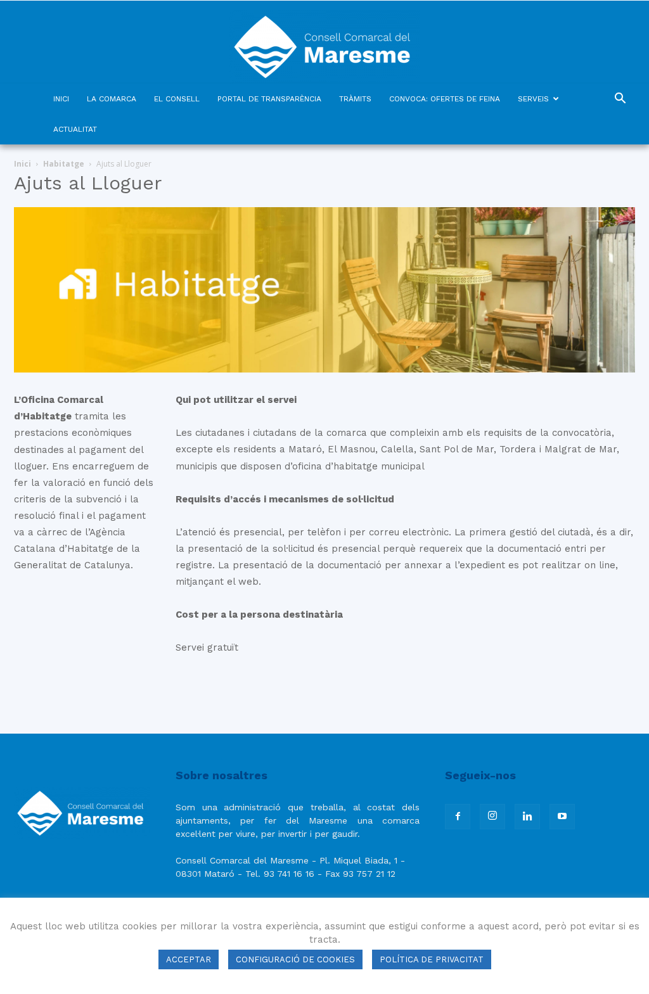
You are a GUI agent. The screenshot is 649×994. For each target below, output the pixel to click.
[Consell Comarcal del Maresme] (324, 42)
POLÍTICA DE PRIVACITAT (432, 959)
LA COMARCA (111, 98)
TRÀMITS (355, 98)
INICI (61, 98)
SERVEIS (533, 98)
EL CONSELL (177, 98)
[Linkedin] (527, 816)
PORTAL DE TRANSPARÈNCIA (269, 98)
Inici (22, 163)
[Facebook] (457, 816)
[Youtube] (562, 816)
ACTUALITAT (75, 129)
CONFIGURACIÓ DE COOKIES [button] (295, 959)
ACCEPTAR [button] (188, 959)
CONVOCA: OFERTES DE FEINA (444, 98)
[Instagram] (492, 816)
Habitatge (63, 163)
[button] (620, 100)
